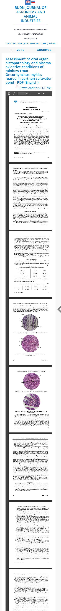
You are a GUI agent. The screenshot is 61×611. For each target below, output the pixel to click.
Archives (44, 50)
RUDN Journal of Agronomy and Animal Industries (30, 22)
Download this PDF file (35, 88)
